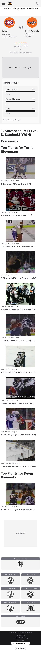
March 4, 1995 (20, 43)
